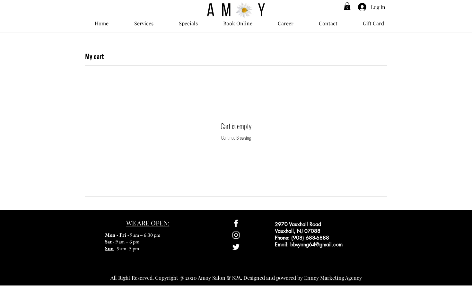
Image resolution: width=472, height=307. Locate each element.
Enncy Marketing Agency (333, 277)
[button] (347, 6)
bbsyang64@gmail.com (316, 244)
